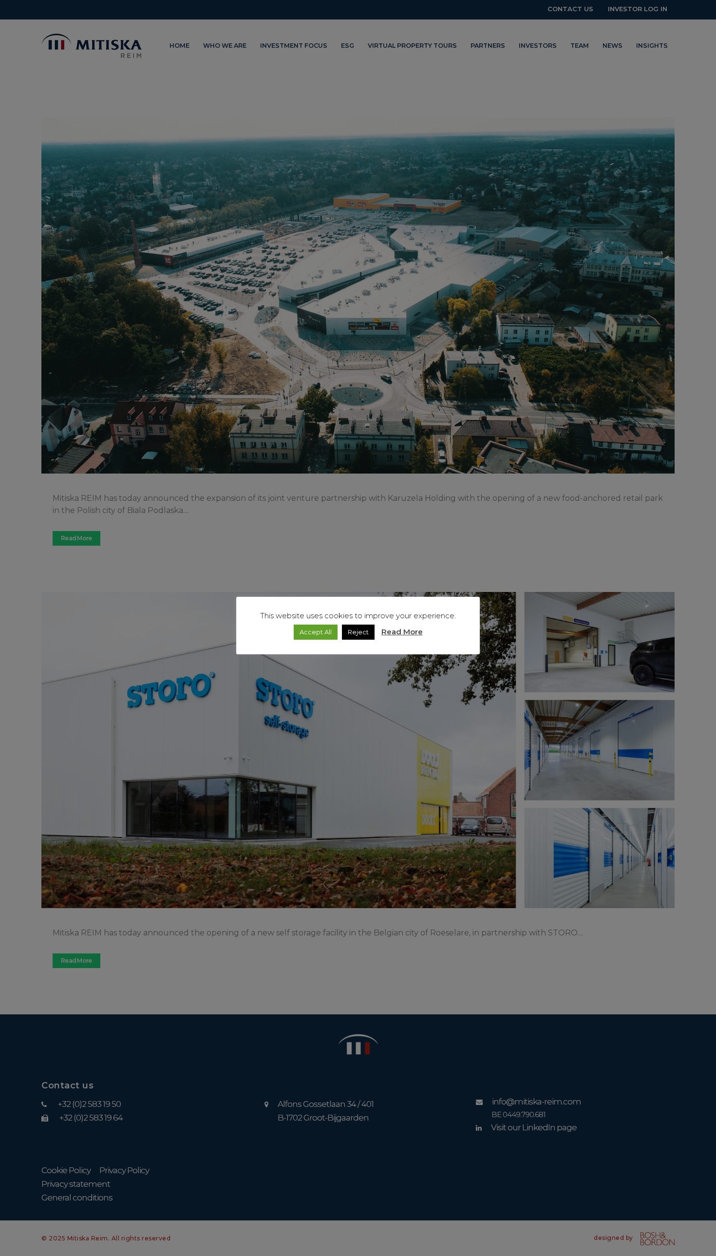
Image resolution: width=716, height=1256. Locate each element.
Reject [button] (358, 632)
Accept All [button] (316, 632)
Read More (402, 631)
